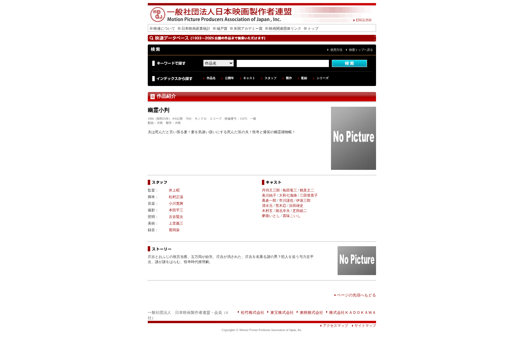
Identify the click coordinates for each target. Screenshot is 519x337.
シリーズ (323, 78)
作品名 (211, 78)
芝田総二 (300, 211)
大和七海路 (288, 195)
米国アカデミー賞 (248, 28)
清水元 (267, 206)
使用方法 (336, 49)
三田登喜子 (309, 195)
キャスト (249, 78)
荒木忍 (280, 206)
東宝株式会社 (282, 312)
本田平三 (176, 210)
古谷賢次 (176, 217)
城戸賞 (222, 28)
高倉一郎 (269, 200)
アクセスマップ (335, 325)
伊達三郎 (303, 200)
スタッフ (271, 78)
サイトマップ (365, 325)
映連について (164, 28)
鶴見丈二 (307, 190)
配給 (304, 78)
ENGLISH (364, 20)
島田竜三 (290, 190)
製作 (289, 78)
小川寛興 (176, 203)
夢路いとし (271, 216)
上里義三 (176, 223)
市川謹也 (286, 200)
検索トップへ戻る (361, 49)
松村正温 (176, 197)
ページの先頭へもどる (356, 295)
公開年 (229, 78)
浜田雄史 (296, 206)
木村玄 (267, 211)
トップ (313, 28)
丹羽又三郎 (271, 190)
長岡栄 (174, 230)
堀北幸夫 (282, 211)
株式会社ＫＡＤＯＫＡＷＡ (352, 312)
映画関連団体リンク (285, 28)
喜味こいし (292, 216)
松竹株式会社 (252, 312)
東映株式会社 (311, 312)
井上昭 (174, 190)
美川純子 (269, 195)
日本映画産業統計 (195, 28)
